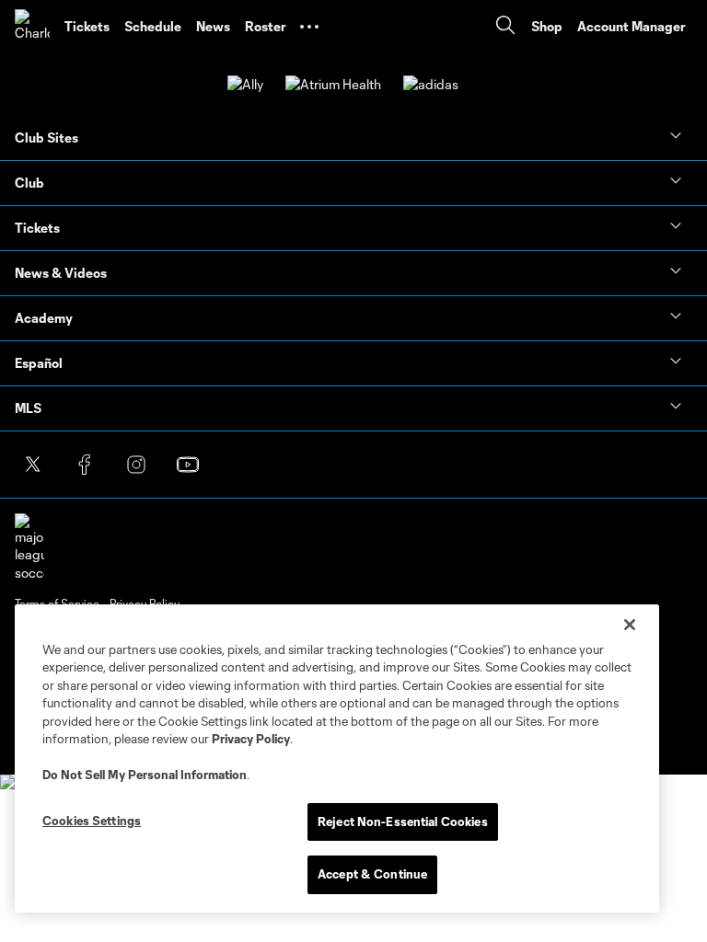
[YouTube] (187, 464)
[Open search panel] (505, 27)
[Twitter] (33, 464)
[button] (309, 26)
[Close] (629, 624)
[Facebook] (84, 464)
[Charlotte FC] (32, 26)
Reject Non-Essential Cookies (403, 821)
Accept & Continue (372, 874)
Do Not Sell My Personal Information (144, 774)
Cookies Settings (91, 820)
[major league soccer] (29, 547)
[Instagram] (136, 464)
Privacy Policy (251, 738)
